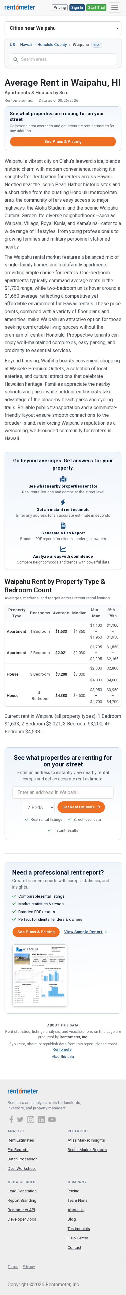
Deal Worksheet (22, 1168)
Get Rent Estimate (78, 807)
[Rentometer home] (20, 7)
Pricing (60, 7)
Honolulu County (52, 44)
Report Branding (22, 1200)
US (12, 44)
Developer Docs (22, 1219)
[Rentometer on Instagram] (31, 1120)
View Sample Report (83, 932)
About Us (76, 1210)
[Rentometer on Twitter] (21, 1120)
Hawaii (26, 44)
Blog (72, 1219)
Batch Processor (22, 1159)
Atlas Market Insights (86, 1140)
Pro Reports (18, 1149)
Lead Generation (22, 1191)
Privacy (29, 1267)
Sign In (77, 7)
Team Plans (77, 1200)
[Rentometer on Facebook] (12, 1120)
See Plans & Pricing (63, 141)
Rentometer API (21, 1210)
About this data (63, 1057)
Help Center (78, 1238)
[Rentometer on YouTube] (52, 1120)
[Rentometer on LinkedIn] (42, 1120)
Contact (74, 1247)
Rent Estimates (21, 1140)
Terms (13, 1267)
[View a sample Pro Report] (39, 975)
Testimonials (79, 1228)
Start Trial (96, 7)
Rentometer (62, 1049)
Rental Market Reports (87, 1149)
